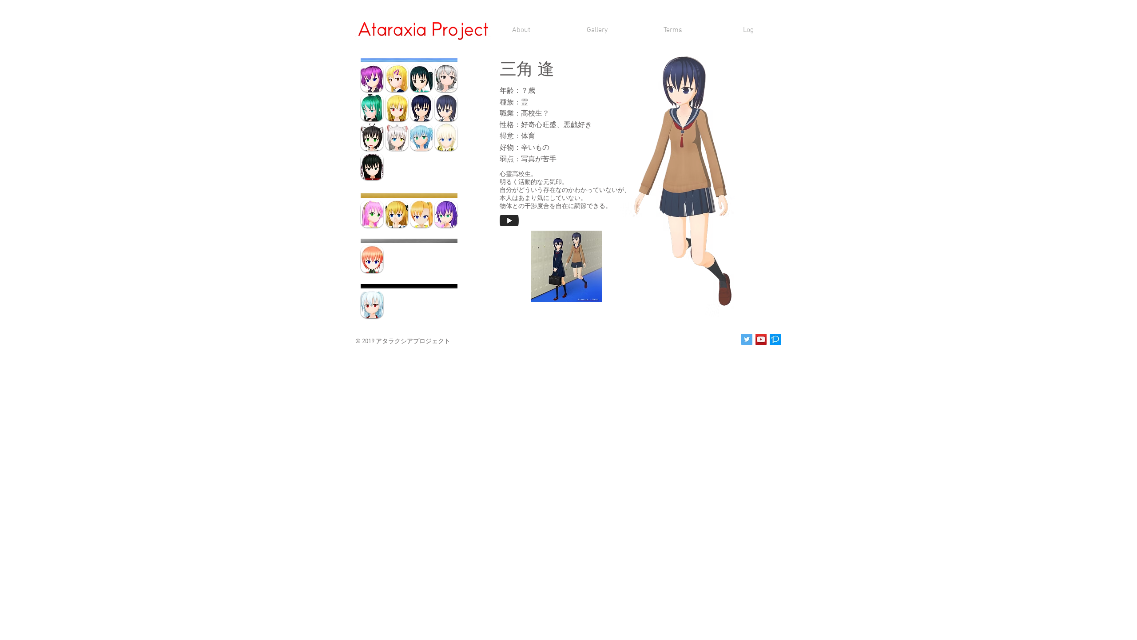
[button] (566, 266)
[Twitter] (746, 339)
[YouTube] (761, 339)
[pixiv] (775, 339)
